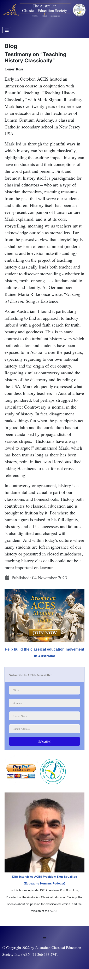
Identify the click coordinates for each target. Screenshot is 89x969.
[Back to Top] (80, 960)
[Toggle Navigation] (6, 30)
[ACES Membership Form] (44, 614)
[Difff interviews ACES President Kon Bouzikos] (44, 832)
